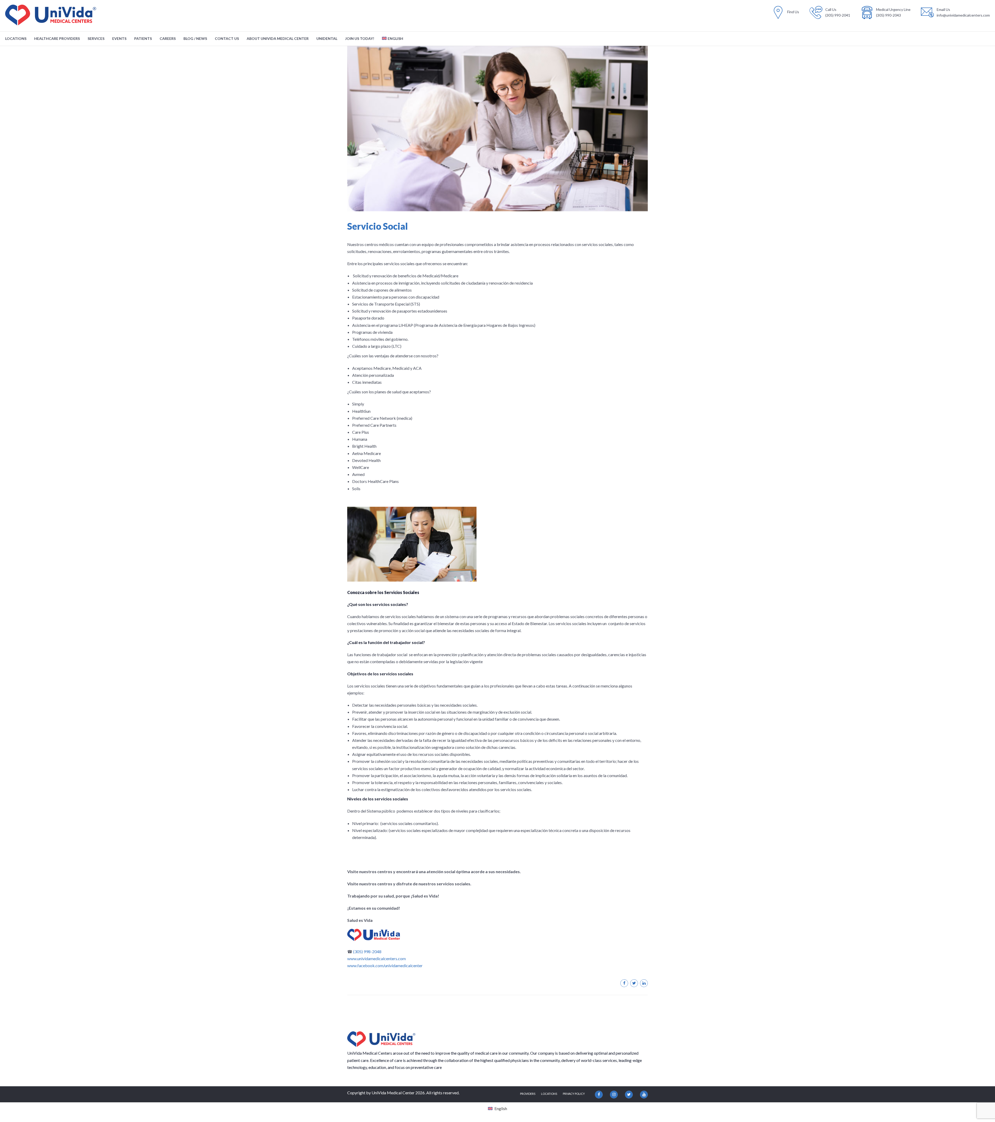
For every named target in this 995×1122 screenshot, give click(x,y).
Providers (527, 1093)
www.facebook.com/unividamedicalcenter (385, 965)
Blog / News (195, 38)
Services (96, 38)
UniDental (326, 38)
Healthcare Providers (57, 38)
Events (119, 38)
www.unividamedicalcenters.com (376, 958)
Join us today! (359, 38)
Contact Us (227, 38)
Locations (15, 38)
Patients (143, 38)
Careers (168, 38)
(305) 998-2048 (367, 951)
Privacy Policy (574, 1093)
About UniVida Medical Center (278, 38)
